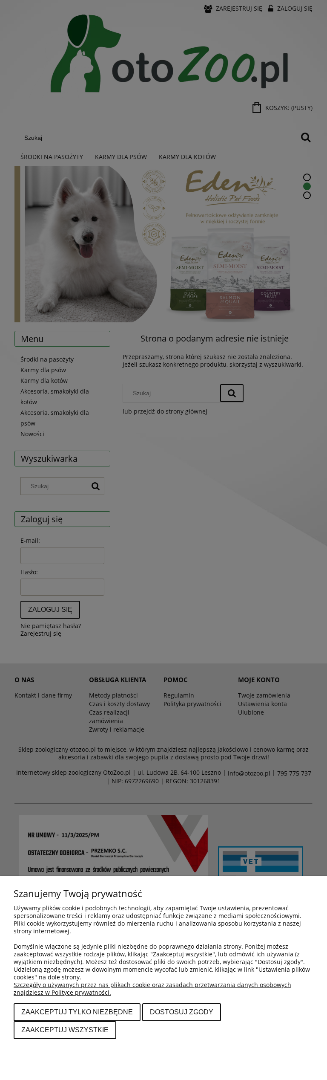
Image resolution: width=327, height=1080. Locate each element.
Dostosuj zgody (181, 1012)
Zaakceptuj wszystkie (65, 1030)
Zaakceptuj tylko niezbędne (77, 1012)
